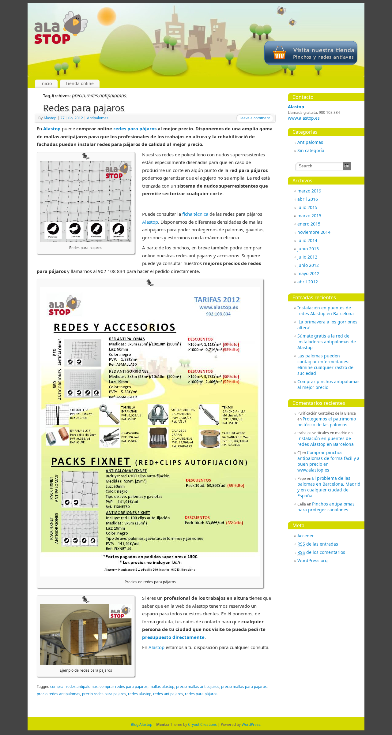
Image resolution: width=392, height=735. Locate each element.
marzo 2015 (309, 215)
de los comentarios (321, 552)
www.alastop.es (304, 118)
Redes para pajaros (84, 108)
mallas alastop (161, 686)
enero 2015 (308, 224)
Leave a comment (254, 118)
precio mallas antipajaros (197, 686)
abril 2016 (307, 199)
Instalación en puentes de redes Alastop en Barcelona (325, 310)
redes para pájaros (134, 128)
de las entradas (317, 544)
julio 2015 (307, 207)
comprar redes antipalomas (74, 686)
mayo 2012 (308, 273)
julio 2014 (307, 240)
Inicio (46, 83)
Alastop (296, 107)
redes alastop (139, 693)
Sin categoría (310, 150)
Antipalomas (310, 142)
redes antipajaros (168, 693)
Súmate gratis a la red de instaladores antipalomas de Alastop (326, 341)
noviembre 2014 (313, 232)
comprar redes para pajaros (124, 686)
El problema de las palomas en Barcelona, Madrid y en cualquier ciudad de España (328, 486)
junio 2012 (308, 265)
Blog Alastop (141, 724)
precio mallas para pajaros (244, 686)
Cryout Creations (202, 724)
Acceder (305, 536)
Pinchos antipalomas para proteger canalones (326, 507)
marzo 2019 (309, 191)
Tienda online (80, 83)
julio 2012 (307, 257)
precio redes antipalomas (58, 693)
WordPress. (251, 724)
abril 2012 (307, 282)
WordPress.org (312, 560)
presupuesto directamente (173, 637)
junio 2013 (308, 249)
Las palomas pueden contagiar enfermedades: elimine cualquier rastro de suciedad (325, 364)
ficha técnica (195, 214)
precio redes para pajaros (104, 693)
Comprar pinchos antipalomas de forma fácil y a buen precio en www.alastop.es (328, 461)
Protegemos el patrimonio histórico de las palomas (326, 421)
